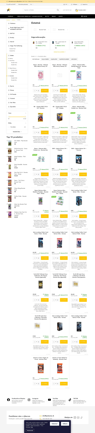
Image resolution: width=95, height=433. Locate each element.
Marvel (12, 41)
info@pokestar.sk (48, 416)
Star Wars (13, 102)
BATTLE (12, 33)
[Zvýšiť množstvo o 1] (38, 90)
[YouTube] (78, 417)
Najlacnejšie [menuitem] (45, 59)
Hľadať (58, 10)
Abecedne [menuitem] (74, 59)
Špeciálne (13, 106)
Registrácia (85, 4)
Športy (12, 86)
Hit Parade (13, 94)
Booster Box (12, 51)
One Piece (12, 60)
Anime (12, 55)
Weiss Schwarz (13, 68)
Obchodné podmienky (23, 4)
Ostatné (12, 76)
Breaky (12, 37)
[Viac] (84, 16)
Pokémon (12, 23)
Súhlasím (65, 424)
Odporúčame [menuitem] (35, 59)
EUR (66, 4)
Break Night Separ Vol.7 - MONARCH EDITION (17, 28)
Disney (12, 90)
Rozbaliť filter (16, 131)
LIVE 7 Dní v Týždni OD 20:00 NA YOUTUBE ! (32, 1)
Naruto (11, 58)
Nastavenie (30, 430)
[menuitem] (11, 16)
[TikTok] (81, 417)
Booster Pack (12, 48)
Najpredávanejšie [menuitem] (64, 59)
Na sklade (18, 127)
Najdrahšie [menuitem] (54, 59)
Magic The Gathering (16, 46)
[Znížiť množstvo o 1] (34, 90)
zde (32, 427)
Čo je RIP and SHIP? (11, 4)
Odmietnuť (54, 424)
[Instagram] (75, 417)
